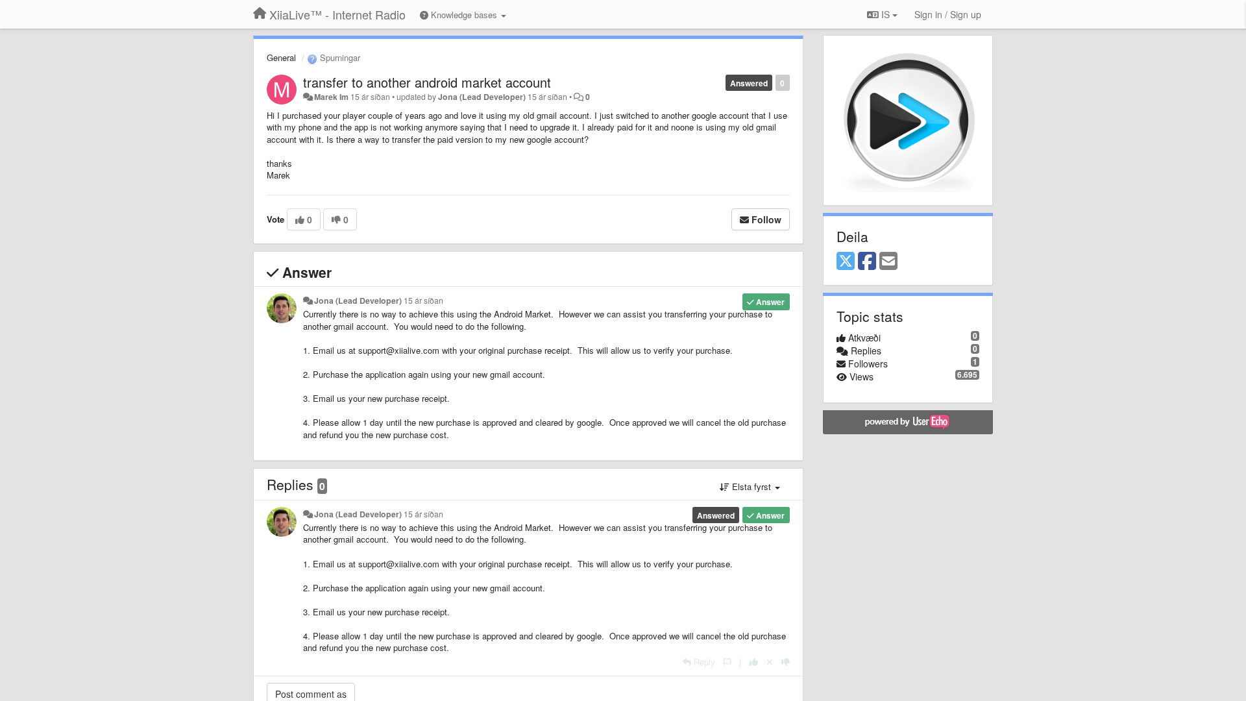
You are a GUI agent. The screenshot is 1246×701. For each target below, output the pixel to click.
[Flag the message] (727, 662)
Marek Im (331, 97)
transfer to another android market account (427, 82)
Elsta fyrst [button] (751, 486)
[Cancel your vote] (769, 662)
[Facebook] (867, 262)
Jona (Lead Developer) (482, 97)
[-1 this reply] (785, 662)
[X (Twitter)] (846, 262)
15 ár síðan (423, 300)
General (281, 57)
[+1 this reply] (754, 662)
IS (885, 14)
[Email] (888, 262)
